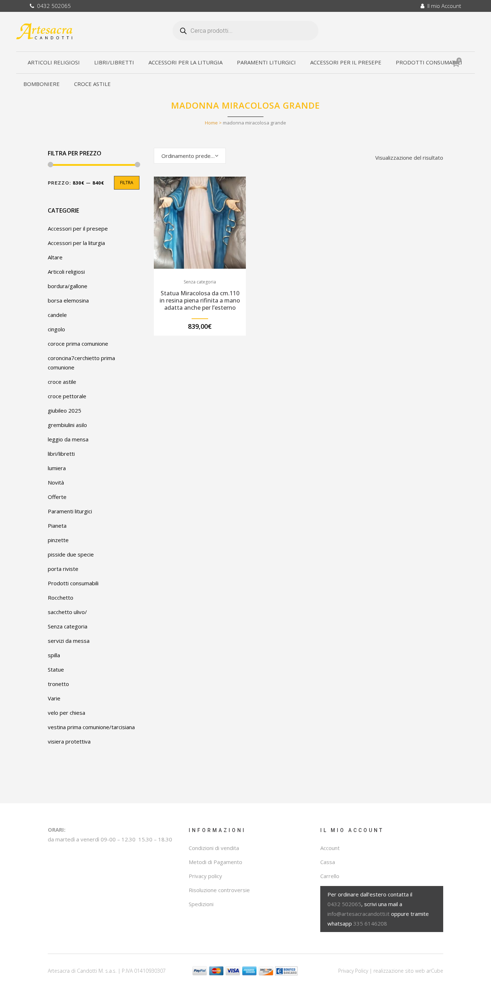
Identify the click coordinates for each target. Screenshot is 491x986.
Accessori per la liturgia (76, 242)
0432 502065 (52, 5)
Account (330, 847)
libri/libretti (61, 453)
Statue (56, 669)
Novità (56, 482)
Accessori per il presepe (78, 228)
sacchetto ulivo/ (67, 611)
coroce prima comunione (78, 343)
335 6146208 (370, 923)
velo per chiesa (66, 712)
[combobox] (190, 156)
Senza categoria (67, 626)
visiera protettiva (69, 741)
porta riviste (63, 568)
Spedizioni (201, 904)
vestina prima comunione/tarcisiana (91, 727)
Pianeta (57, 525)
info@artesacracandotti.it (358, 913)
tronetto (58, 683)
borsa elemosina (68, 300)
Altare (55, 257)
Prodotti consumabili (73, 583)
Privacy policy (205, 876)
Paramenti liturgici (70, 511)
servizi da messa (69, 640)
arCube (434, 970)
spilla (54, 655)
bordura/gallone (67, 286)
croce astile (62, 381)
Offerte (57, 496)
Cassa (327, 861)
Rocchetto (60, 597)
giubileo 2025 (64, 410)
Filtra (126, 183)
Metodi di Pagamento (215, 861)
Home (211, 122)
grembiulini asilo (67, 424)
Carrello (329, 876)
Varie (54, 698)
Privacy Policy (353, 970)
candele (57, 314)
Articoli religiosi (66, 271)
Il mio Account (443, 5)
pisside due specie (71, 554)
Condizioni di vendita (214, 847)
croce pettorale (67, 396)
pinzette (58, 540)
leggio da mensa (68, 439)
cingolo (56, 329)
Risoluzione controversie (219, 890)
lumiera (57, 468)
